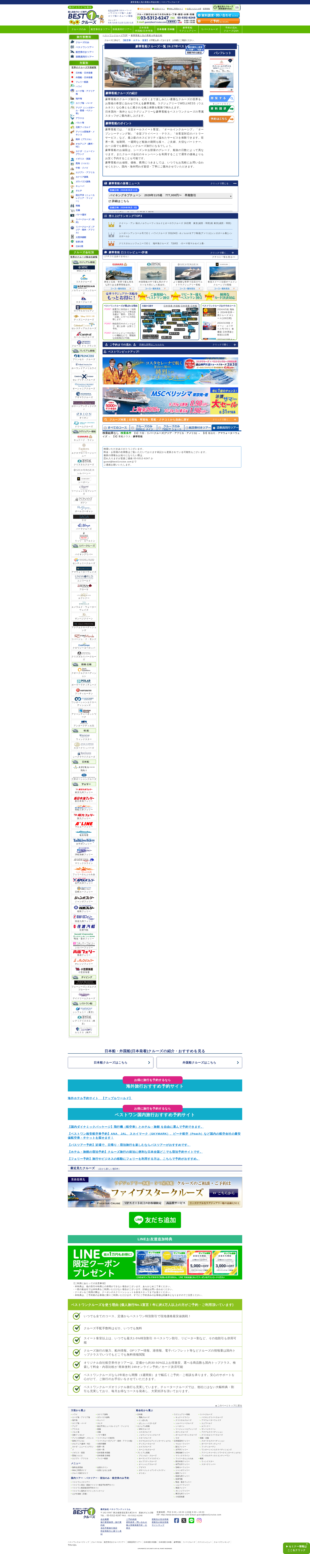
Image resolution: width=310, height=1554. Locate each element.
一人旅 (127, 13)
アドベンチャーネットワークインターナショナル (221, 1453)
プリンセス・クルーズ (84, 359)
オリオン (83, 418)
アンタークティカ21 (84, 725)
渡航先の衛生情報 (160, 1522)
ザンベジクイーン (84, 618)
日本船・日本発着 (84, 73)
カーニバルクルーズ (84, 337)
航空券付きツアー (100, 29)
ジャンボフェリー (84, 901)
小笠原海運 (84, 972)
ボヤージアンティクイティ (84, 407)
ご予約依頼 (131, 1519)
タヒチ (79, 190)
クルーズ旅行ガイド (80, 1473)
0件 (237, 7)
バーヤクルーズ (84, 529)
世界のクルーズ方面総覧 (84, 67)
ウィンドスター (84, 739)
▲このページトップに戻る (228, 1405)
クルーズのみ (79, 29)
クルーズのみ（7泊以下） (170, 427)
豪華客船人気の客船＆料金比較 (146, 35)
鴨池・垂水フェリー (84, 938)
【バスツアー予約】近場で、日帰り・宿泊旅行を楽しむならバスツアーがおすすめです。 (129, 1144)
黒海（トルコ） (83, 163)
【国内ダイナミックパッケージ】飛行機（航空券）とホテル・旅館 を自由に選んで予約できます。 (136, 1126)
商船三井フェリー (84, 809)
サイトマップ (158, 1525)
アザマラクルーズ (84, 397)
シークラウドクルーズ (84, 757)
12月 (126, 23)
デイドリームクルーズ (84, 998)
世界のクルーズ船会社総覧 (84, 257)
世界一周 (100, 1447)
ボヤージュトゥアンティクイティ (152, 1470)
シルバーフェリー (84, 947)
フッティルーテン (84, 693)
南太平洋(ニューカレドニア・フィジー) (113, 1426)
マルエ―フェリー (183, 1444)
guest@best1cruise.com (118, 461)
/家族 (130, 16)
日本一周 (100, 1450)
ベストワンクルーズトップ (78, 1542)
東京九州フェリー (84, 792)
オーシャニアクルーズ (84, 388)
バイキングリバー (84, 554)
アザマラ (142, 1467)
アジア (75, 1426)
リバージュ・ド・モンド (84, 639)
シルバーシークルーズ (184, 1423)
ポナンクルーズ (182, 1432)
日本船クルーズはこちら (111, 1062)
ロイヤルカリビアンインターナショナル (155, 1441)
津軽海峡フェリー (84, 854)
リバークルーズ (209, 29)
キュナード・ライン (84, 440)
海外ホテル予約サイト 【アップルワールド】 (100, 1098)
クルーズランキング (222, 1542)
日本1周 (79, 246)
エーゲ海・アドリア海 (81, 1417)
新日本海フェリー (84, 801)
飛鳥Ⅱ (84, 770)
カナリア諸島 (82, 177)
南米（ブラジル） (84, 139)
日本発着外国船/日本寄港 (144, 29)
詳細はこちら (120, 201)
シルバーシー (84, 473)
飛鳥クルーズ (144, 1417)
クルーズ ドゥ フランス (84, 346)
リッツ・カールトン (84, 539)
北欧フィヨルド (83, 127)
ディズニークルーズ (84, 319)
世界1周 (79, 242)
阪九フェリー (84, 818)
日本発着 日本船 (166, 29)
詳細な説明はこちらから (151, 344)
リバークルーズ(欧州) (105, 1438)
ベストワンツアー (85, 47)
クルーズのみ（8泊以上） (143, 427)
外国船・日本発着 (84, 77)
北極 (78, 210)
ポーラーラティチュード (84, 685)
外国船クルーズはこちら (199, 1062)
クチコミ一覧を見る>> (223, 257)
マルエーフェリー (84, 827)
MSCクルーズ (84, 271)
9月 (110, 23)
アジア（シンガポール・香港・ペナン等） (85, 110)
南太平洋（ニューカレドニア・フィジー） (85, 198)
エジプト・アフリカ (85, 172)
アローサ (83, 589)
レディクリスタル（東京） (84, 1022)
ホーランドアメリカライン (84, 369)
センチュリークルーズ (84, 563)
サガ (84, 520)
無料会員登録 (145, 9)
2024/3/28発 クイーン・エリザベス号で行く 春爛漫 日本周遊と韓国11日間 (225, 329)
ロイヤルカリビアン (84, 311)
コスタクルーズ (84, 281)
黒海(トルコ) (77, 1455)
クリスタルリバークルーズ (84, 658)
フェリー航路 (82, 82)
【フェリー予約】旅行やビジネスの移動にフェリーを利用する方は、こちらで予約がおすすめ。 (134, 1158)
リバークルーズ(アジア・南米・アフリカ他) (114, 1441)
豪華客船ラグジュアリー (187, 29)
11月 (121, 23)
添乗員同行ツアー (122, 29)
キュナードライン (183, 1417)
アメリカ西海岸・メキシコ (82, 1438)
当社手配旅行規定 (109, 1528)
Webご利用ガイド (176, 9)
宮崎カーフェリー (84, 892)
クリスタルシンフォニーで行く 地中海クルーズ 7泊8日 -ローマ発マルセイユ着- (162, 243)
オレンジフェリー (84, 964)
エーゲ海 (119, 13)
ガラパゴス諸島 (83, 181)
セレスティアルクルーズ (84, 328)
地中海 (79, 98)
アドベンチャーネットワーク (84, 715)
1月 (132, 23)
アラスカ (80, 118)
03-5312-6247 (142, 458)
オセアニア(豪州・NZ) (81, 1444)
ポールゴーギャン (84, 511)
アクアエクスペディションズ (84, 628)
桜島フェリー (84, 911)
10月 (115, 23)
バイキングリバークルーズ (212, 1417)
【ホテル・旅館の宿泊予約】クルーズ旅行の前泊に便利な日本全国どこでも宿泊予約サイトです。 (135, 1151)
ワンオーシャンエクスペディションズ (84, 703)
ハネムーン (122, 16)
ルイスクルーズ (145, 1447)
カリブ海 (112, 16)
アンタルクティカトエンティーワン (216, 1455)
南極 (78, 205)
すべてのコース (116, 427)
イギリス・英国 (83, 159)
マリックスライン (84, 863)
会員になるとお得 (194, 9)
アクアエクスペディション (212, 1432)
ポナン (84, 502)
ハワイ (111, 13)
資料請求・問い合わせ (136, 1522)
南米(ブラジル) (78, 1441)
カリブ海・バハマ (84, 103)
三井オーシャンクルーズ (84, 779)
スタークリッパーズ (84, 748)
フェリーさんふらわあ (84, 874)
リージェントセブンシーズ (84, 492)
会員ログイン (159, 9)
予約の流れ (72, 1545)
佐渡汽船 (83, 930)
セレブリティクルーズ (84, 380)
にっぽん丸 (143, 1420)
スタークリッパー (209, 1464)
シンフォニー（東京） (84, 1012)
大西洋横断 (81, 237)
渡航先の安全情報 (160, 1519)
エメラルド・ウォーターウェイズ (84, 608)
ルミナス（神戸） (84, 1032)
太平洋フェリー (84, 844)
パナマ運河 (81, 214)
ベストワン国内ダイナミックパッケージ (88, 1491)
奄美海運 (83, 835)
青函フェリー (84, 955)
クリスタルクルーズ (84, 464)
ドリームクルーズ (84, 426)
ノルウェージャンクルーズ (84, 291)
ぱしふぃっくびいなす (148, 1423)
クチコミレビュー (204, 1542)
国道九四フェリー (84, 921)
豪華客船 (177, 1542)
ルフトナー (84, 598)
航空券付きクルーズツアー (114, 1542)
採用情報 (206, 9)
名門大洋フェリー (84, 883)
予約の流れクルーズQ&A (231, 29)
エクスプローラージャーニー (84, 454)
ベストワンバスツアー (81, 1482)
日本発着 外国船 (172, 306)
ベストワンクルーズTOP (115, 35)
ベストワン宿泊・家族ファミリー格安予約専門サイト (93, 1485)
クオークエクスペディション (84, 674)
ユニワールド (84, 580)
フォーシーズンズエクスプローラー (84, 988)
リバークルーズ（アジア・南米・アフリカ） (85, 230)
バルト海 (80, 122)
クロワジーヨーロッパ (84, 648)
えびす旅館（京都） (80, 1494)
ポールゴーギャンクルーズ (186, 1435)
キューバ (80, 186)
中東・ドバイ (82, 168)
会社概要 (105, 1519)
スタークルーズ (84, 302)
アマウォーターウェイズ (84, 572)
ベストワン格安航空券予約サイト (85, 1488)
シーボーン (84, 482)
